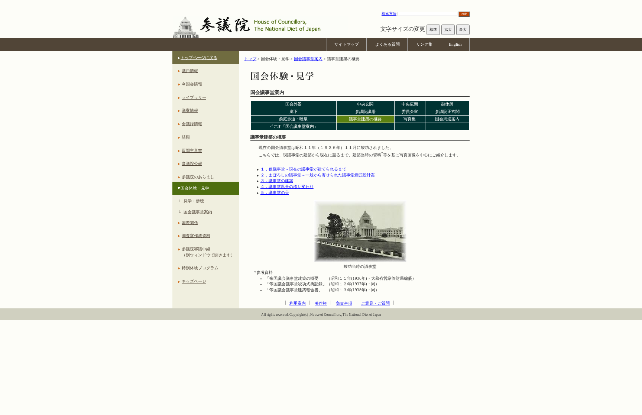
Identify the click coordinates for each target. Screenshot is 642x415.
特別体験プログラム (200, 268)
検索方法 (389, 14)
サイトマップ (346, 44)
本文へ (321, 3)
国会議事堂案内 (198, 212)
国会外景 (293, 104)
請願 (186, 137)
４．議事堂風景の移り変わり (287, 186)
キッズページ (194, 281)
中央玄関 (365, 104)
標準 (433, 29)
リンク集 (424, 44)
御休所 (447, 104)
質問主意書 (192, 150)
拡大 (448, 29)
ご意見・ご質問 (375, 303)
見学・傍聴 (194, 201)
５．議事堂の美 (274, 192)
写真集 (409, 119)
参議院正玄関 (447, 111)
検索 (464, 14)
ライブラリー (194, 97)
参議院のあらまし (198, 177)
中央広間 (410, 104)
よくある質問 (387, 44)
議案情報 (190, 110)
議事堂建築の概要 (365, 119)
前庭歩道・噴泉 (293, 119)
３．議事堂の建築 (276, 180)
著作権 (321, 303)
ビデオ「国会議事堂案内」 (293, 126)
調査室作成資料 (196, 235)
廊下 (293, 111)
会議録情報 (192, 123)
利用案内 (297, 303)
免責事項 (344, 303)
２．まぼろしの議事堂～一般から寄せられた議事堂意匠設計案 (317, 175)
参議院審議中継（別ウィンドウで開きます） (208, 252)
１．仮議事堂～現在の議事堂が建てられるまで (303, 169)
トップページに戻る (199, 57)
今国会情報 (192, 84)
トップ (250, 58)
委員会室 (410, 111)
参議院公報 (192, 163)
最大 (463, 29)
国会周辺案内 (447, 119)
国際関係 (190, 222)
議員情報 (190, 70)
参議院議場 (365, 111)
